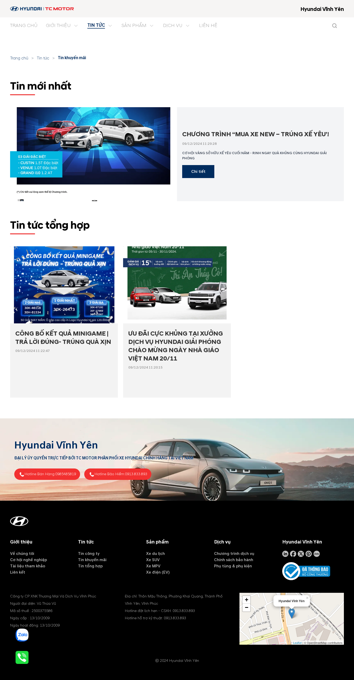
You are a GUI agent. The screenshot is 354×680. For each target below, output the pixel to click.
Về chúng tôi (22, 553)
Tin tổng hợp (90, 566)
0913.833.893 (136, 474)
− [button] (246, 607)
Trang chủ (19, 58)
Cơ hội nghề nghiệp (28, 559)
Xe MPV (153, 566)
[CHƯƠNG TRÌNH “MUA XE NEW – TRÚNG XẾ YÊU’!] (93, 154)
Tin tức (43, 58)
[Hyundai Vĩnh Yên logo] (42, 8)
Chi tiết (198, 171)
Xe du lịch (155, 553)
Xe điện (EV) (158, 572)
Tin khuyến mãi (72, 57)
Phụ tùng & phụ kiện (233, 566)
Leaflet (297, 643)
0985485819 (65, 474)
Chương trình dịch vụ (234, 553)
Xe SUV (153, 559)
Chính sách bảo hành (233, 559)
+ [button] (246, 599)
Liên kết (17, 572)
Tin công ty (89, 553)
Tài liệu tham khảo (27, 566)
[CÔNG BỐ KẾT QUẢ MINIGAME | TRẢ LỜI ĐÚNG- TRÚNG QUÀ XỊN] (64, 284)
